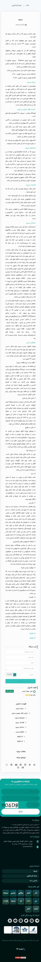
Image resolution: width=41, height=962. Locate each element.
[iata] (25, 929)
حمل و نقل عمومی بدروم (20, 713)
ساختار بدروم (20, 727)
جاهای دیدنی (20, 732)
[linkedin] (21, 921)
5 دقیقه (20, 737)
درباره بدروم (20, 709)
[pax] (16, 929)
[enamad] (8, 929)
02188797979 (27, 847)
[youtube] (15, 921)
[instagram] (32, 921)
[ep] (33, 929)
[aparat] (10, 921)
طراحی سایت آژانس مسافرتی (31, 941)
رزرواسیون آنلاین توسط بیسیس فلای (12, 941)
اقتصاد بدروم (20, 723)
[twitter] (26, 921)
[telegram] (37, 921)
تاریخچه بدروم (20, 718)
